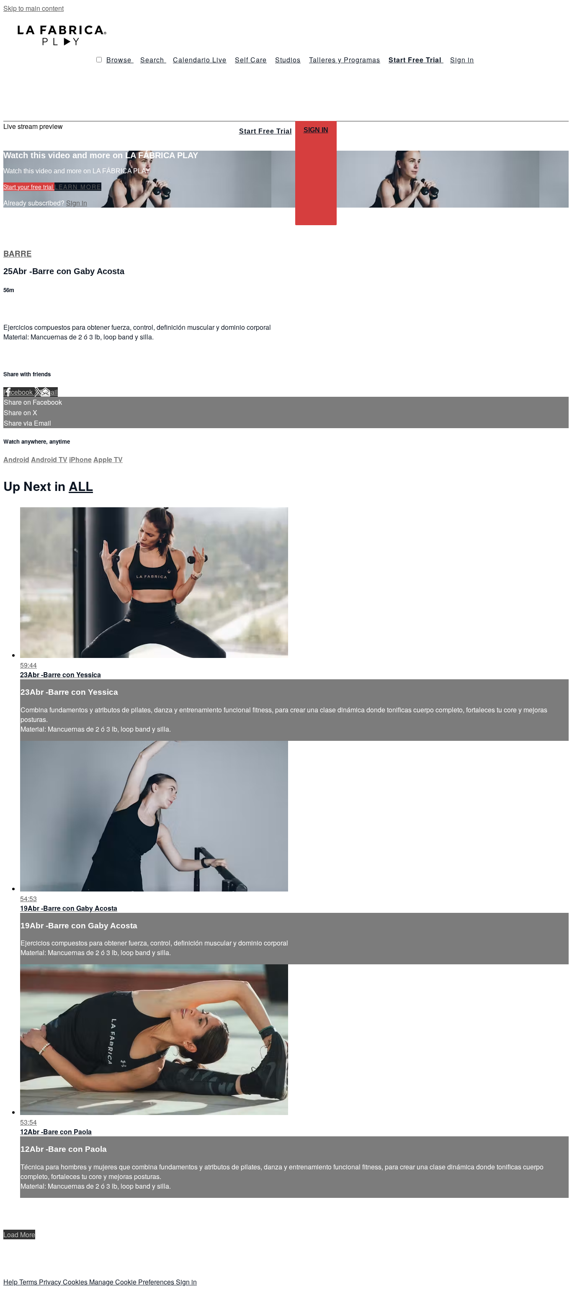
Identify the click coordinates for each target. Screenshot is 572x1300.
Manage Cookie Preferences (132, 1282)
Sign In (316, 130)
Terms (29, 1282)
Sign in (462, 59)
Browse (120, 59)
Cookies (76, 1282)
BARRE (17, 253)
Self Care (251, 59)
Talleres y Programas (344, 59)
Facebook (18, 392)
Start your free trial (28, 186)
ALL (81, 486)
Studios (288, 59)
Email (49, 392)
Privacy (51, 1282)
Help (11, 1282)
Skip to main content (33, 8)
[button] (99, 59)
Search (153, 59)
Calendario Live (200, 59)
